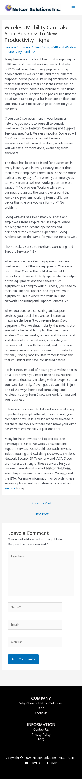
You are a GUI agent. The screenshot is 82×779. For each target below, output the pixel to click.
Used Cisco (41, 47)
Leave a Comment (18, 47)
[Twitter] (41, 770)
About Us (41, 713)
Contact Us (41, 729)
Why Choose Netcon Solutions (41, 703)
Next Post (41, 514)
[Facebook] (35, 770)
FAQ (41, 739)
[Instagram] (48, 770)
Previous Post (41, 503)
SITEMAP (50, 763)
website (10, 488)
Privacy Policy (41, 734)
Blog (41, 708)
